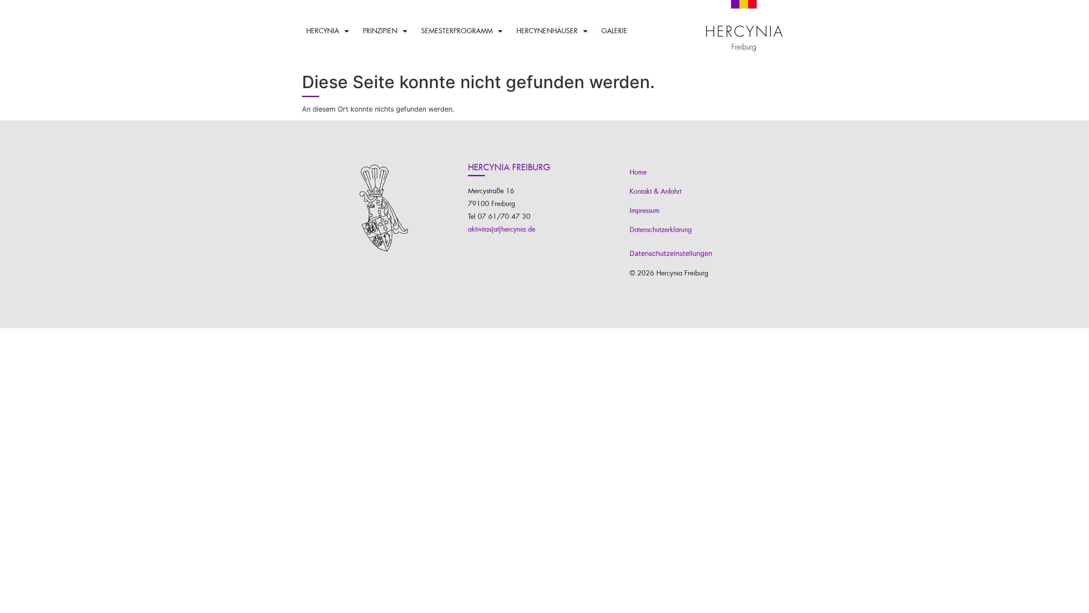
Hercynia (322, 31)
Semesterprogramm (457, 31)
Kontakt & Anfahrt (655, 191)
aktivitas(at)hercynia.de (501, 229)
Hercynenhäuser (547, 31)
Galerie (614, 31)
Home (638, 172)
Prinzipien (380, 31)
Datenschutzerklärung (661, 229)
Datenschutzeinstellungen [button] (671, 253)
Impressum (644, 210)
